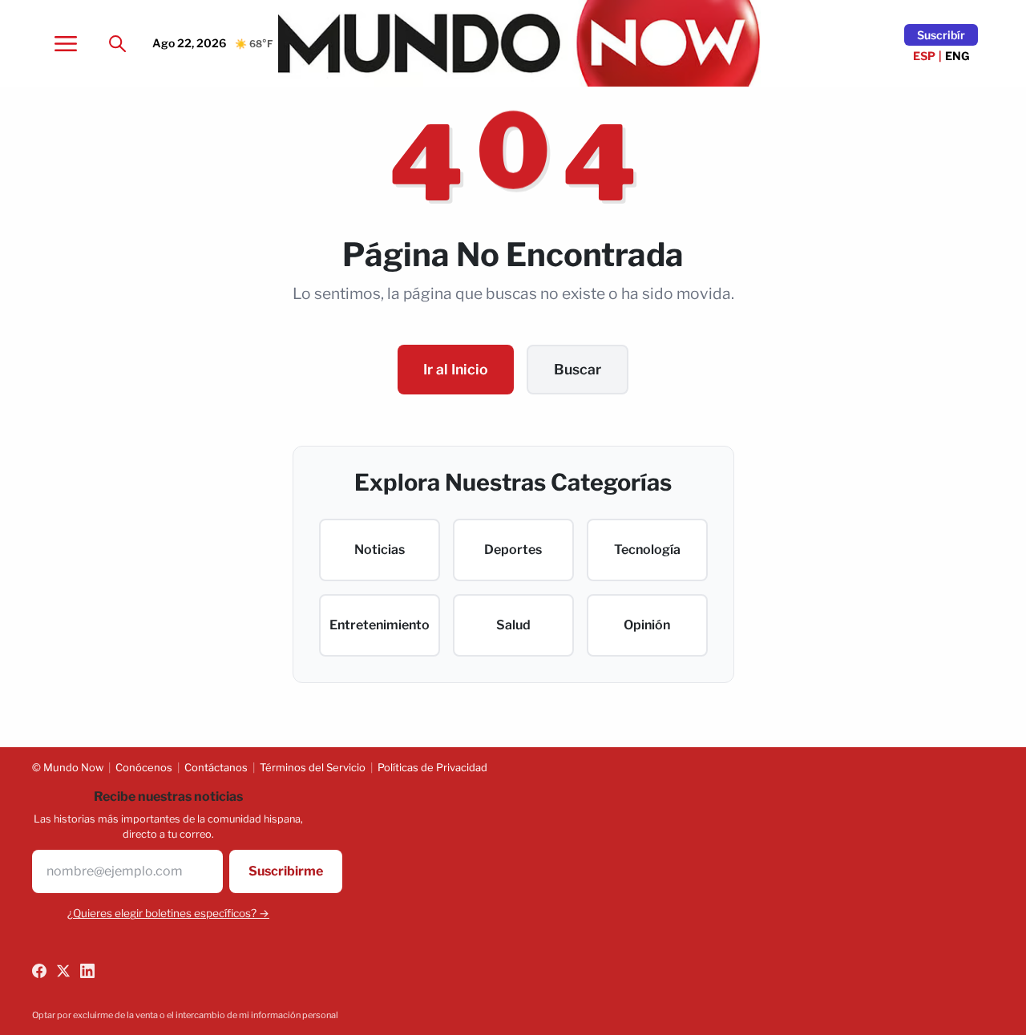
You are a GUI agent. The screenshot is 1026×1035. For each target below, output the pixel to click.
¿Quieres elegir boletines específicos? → (168, 913)
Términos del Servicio (313, 767)
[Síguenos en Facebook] (39, 971)
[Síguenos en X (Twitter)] (63, 971)
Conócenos (143, 767)
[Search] (117, 43)
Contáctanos (216, 767)
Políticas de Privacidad (432, 767)
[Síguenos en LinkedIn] (87, 971)
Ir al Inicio (455, 369)
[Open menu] (65, 43)
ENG (957, 56)
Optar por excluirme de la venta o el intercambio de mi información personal (185, 1015)
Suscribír (941, 35)
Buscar (577, 369)
